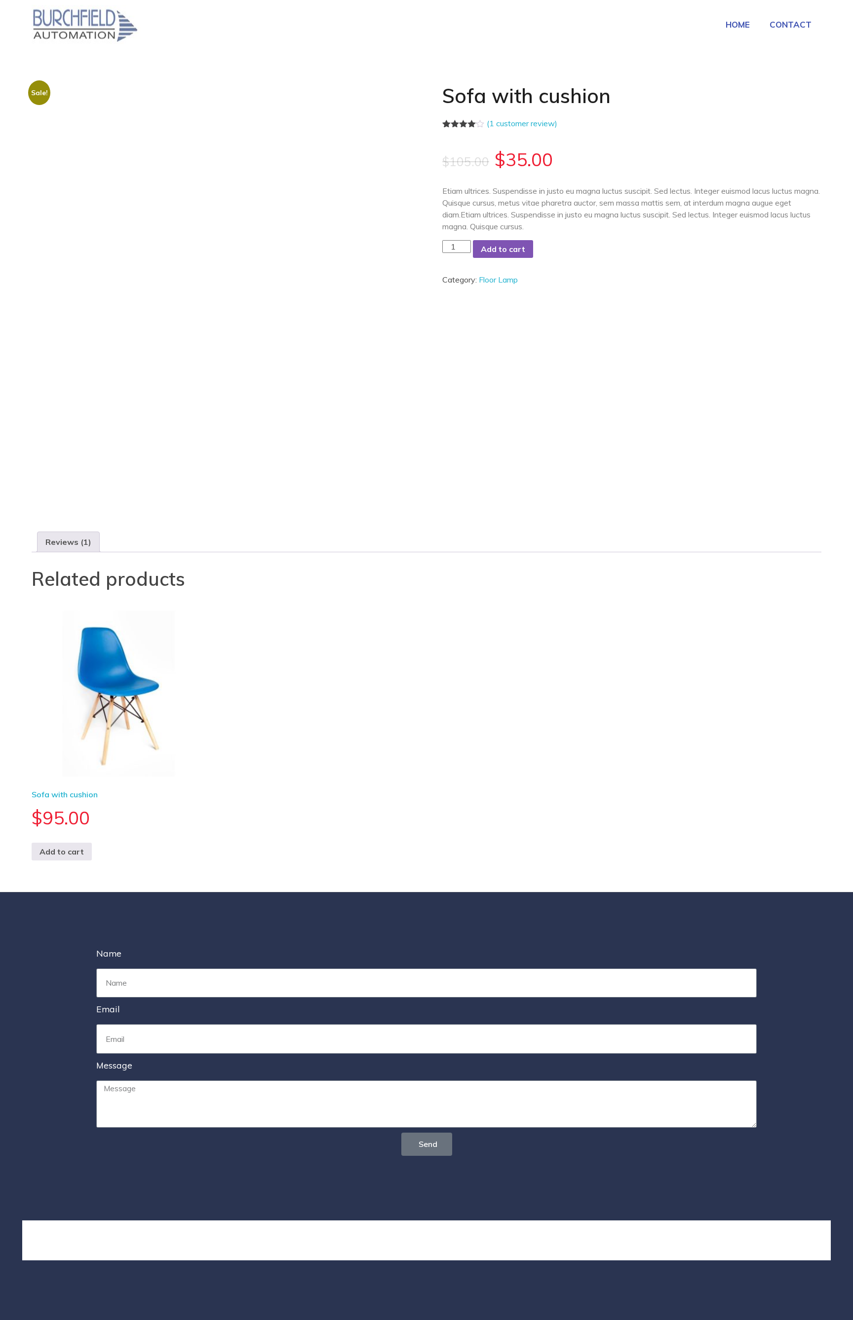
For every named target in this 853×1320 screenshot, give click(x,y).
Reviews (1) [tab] (68, 542)
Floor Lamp (498, 280)
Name (108, 953)
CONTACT (791, 24)
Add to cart (503, 249)
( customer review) (522, 123)
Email (108, 1008)
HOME (738, 24)
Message (114, 1065)
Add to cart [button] (61, 851)
